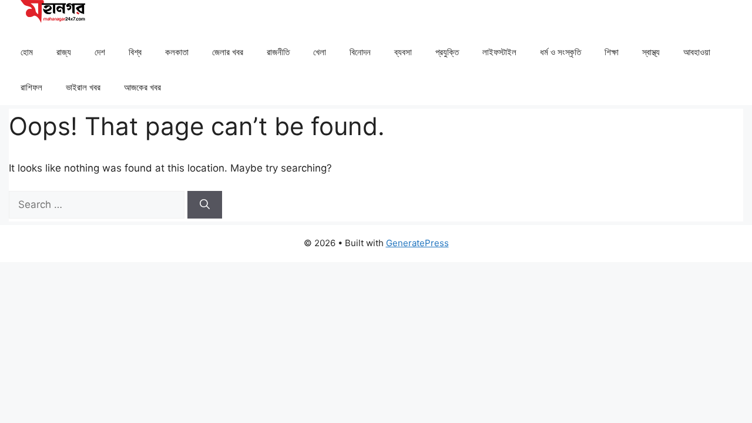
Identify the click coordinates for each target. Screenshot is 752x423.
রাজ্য (63, 52)
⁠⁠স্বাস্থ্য (651, 52)
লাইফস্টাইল (499, 52)
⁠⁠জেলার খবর (227, 52)
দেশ (100, 52)
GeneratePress (417, 243)
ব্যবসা (403, 52)
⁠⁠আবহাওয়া (696, 52)
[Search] (204, 205)
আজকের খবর (142, 87)
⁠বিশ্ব (135, 52)
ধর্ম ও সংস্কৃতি (560, 52)
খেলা (319, 52)
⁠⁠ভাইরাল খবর (83, 87)
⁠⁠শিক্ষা (612, 52)
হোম (27, 52)
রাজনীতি (278, 52)
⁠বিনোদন (360, 52)
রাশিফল (31, 87)
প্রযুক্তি (447, 52)
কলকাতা (177, 52)
